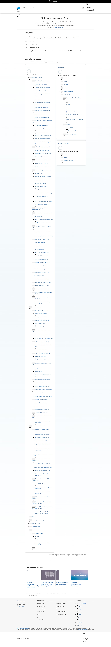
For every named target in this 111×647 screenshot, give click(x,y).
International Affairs (41, 606)
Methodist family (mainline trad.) (42, 320)
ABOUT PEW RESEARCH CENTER (23, 628)
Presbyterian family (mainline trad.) (42, 353)
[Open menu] (83, 8)
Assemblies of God (38, 173)
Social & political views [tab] (52, 561)
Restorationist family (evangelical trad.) (43, 213)
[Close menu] (87, 4)
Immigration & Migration (42, 609)
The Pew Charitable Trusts (82, 629)
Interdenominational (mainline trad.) (42, 335)
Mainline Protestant (36, 307)
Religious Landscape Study (29, 8)
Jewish (65, 78)
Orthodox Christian (36, 523)
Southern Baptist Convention (40, 84)
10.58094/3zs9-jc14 (32, 595)
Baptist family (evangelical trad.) (42, 80)
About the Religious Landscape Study (62, 583)
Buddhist (66, 84)
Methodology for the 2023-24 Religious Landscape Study (47, 584)
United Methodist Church (39, 323)
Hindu (65, 88)
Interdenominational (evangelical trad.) (42, 135)
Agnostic (65, 157)
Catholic (34, 516)
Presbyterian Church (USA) (40, 356)
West (64, 36)
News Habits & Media (61, 614)
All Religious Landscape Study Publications (76, 584)
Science (58, 609)
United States (77, 36)
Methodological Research (61, 617)
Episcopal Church (38, 368)
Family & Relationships (61, 603)
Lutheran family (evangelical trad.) (42, 146)
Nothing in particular (68, 160)
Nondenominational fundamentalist (42, 128)
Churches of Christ (38, 216)
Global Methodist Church (39, 113)
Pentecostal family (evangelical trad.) (43, 170)
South (59, 36)
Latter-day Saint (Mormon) (38, 520)
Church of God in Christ (39, 483)
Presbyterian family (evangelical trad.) (43, 160)
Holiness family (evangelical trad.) (42, 239)
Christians (29, 67)
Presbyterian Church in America (41, 163)
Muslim (65, 81)
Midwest (50, 36)
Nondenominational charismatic (41, 132)
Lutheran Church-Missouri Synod (41, 150)
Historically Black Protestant (38, 426)
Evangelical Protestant (37, 77)
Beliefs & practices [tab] (40, 561)
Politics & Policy (40, 603)
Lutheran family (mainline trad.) (42, 341)
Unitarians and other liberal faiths (73, 97)
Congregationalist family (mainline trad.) (43, 389)
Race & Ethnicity (40, 611)
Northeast (55, 36)
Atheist (65, 154)
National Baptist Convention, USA (41, 437)
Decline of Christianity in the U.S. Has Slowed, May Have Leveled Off (33, 585)
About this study (59, 27)
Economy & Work (60, 606)
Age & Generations (41, 617)
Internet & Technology (61, 611)
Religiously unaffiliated (63, 143)
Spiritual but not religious (71, 111)
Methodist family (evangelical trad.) (42, 110)
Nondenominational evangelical (41, 125)
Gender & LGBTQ (40, 619)
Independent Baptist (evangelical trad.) (42, 87)
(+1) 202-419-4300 (20, 606)
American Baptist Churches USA (41, 313)
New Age (68, 124)
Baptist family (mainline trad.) (41, 310)
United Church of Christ (39, 392)
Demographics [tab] (30, 561)
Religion (38, 614)
